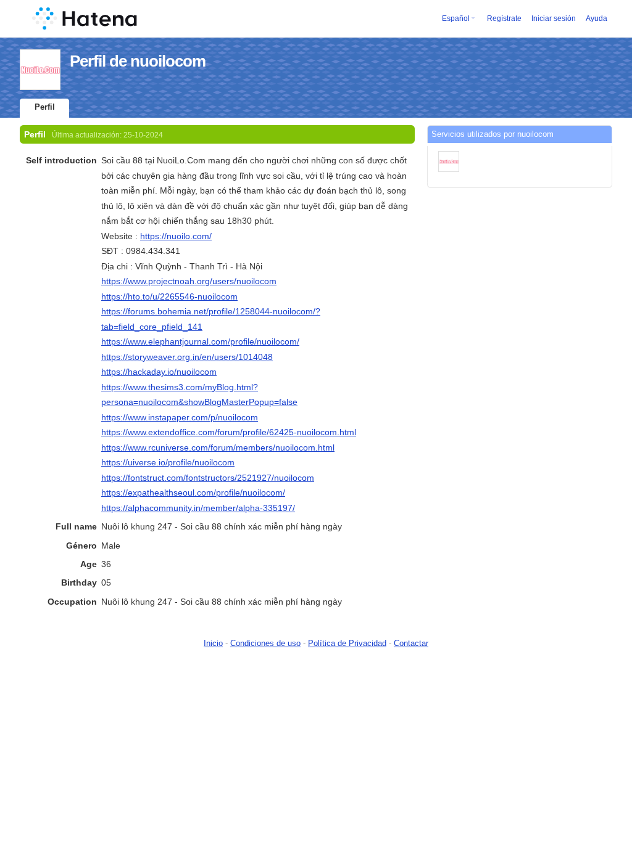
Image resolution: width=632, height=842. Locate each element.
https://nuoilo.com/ (176, 236)
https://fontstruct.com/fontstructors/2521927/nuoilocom (207, 478)
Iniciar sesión (553, 18)
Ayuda (596, 18)
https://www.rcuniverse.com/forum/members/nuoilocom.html (218, 447)
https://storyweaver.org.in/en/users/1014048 (187, 357)
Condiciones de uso (265, 643)
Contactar (411, 643)
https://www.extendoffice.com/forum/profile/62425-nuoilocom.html (228, 432)
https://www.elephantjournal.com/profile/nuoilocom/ (200, 341)
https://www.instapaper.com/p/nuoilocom (179, 417)
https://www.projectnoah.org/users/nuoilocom (188, 281)
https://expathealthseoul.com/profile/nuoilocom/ (193, 492)
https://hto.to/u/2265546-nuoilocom (169, 296)
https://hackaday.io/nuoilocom (159, 372)
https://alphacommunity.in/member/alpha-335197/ (198, 508)
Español (456, 18)
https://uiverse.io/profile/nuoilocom (168, 462)
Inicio (213, 643)
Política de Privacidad (347, 643)
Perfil (45, 107)
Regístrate (504, 18)
